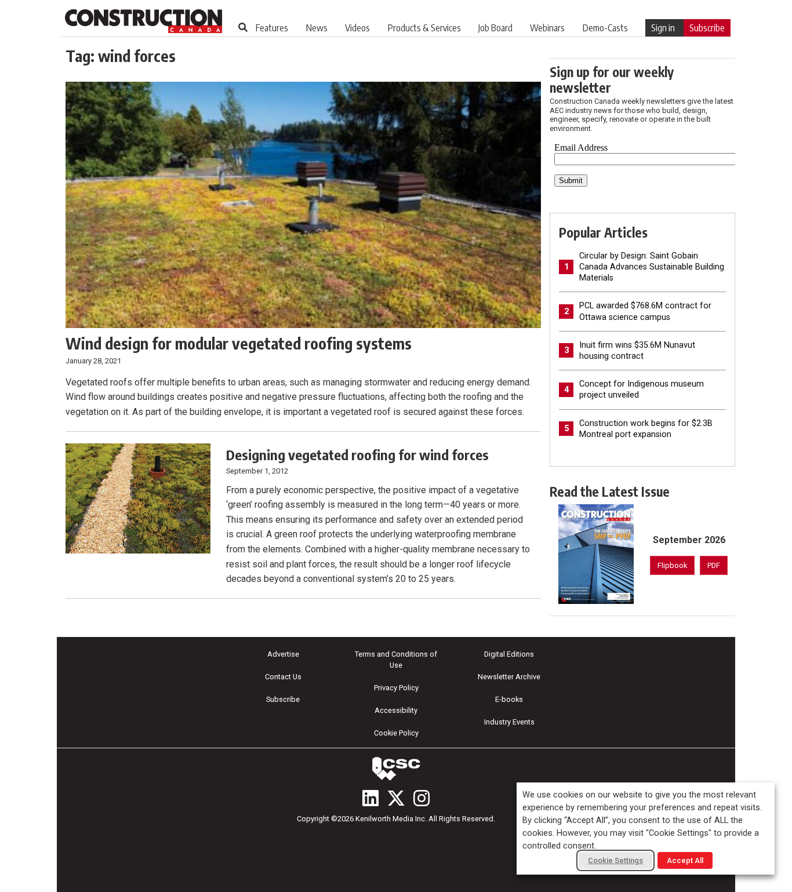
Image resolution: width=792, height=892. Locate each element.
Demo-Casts (605, 28)
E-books (509, 699)
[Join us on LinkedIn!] (370, 798)
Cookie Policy (396, 733)
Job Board (495, 28)
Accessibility (396, 710)
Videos (357, 28)
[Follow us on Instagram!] (421, 798)
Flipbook (672, 565)
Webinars (547, 28)
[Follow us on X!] (396, 798)
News (317, 28)
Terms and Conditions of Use (396, 659)
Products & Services (424, 28)
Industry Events (509, 722)
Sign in (663, 28)
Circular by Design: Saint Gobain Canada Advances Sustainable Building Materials (651, 267)
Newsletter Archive (509, 676)
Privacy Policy (396, 687)
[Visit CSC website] (396, 768)
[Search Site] (243, 27)
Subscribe (707, 28)
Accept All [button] (685, 860)
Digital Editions (509, 654)
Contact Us (283, 676)
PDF (713, 565)
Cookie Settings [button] (615, 860)
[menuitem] (272, 28)
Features (272, 28)
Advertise (283, 654)
